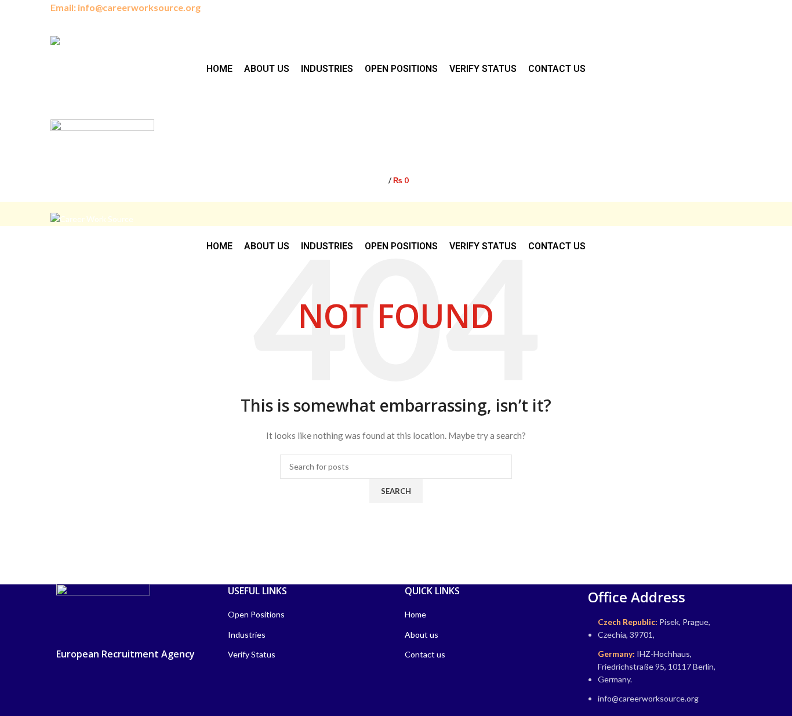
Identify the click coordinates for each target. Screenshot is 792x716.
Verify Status (251, 654)
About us (421, 634)
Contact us (425, 654)
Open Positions (256, 614)
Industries (247, 634)
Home (415, 614)
